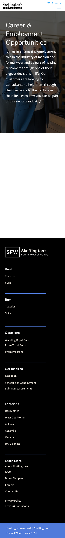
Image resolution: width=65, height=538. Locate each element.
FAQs (8, 472)
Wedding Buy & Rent (17, 340)
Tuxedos (10, 276)
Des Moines (12, 411)
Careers (9, 485)
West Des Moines (15, 417)
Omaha (9, 437)
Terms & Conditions (17, 506)
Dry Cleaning (12, 444)
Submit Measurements (18, 388)
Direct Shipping (14, 478)
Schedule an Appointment (20, 383)
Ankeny (9, 424)
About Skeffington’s (16, 466)
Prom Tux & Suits (15, 345)
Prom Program (14, 352)
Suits (8, 283)
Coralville (10, 430)
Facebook (11, 375)
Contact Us (11, 491)
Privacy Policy (13, 500)
